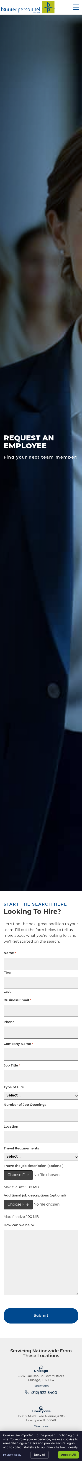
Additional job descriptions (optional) (35, 1195)
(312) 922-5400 (44, 1393)
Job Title (12, 1065)
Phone (9, 1022)
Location (11, 1127)
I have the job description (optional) (34, 1166)
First (7, 973)
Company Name (18, 1044)
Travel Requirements (21, 1148)
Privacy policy (12, 1454)
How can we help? (19, 1225)
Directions (41, 1386)
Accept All (68, 1454)
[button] (76, 7)
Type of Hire (14, 1087)
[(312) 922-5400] (27, 1392)
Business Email (17, 1000)
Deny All (39, 1454)
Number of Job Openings (25, 1105)
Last (7, 992)
